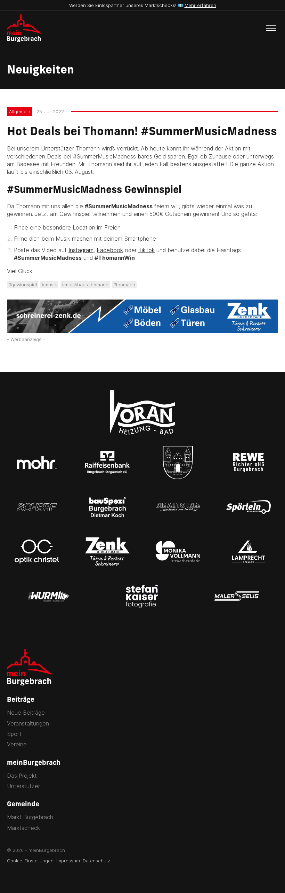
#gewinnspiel (22, 284)
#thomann (124, 284)
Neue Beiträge (26, 712)
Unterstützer (23, 786)
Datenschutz (96, 860)
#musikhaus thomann (85, 284)
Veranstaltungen (28, 723)
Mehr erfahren (200, 5)
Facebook (110, 250)
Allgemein (19, 111)
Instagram (80, 250)
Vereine (17, 744)
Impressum (68, 860)
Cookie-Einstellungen (30, 860)
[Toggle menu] (271, 28)
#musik (49, 284)
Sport (14, 733)
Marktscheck (23, 827)
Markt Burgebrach (30, 817)
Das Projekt (22, 775)
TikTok (146, 250)
